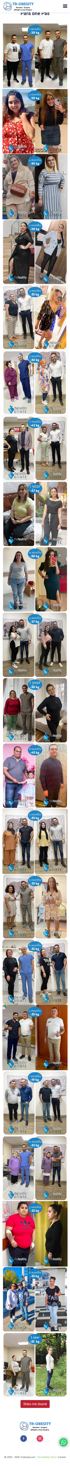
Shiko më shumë (35, 1404)
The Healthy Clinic (46, 1457)
